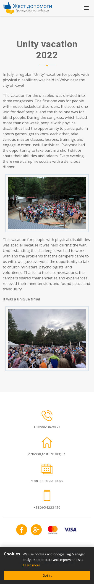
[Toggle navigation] (86, 8)
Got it (47, 575)
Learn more (31, 565)
